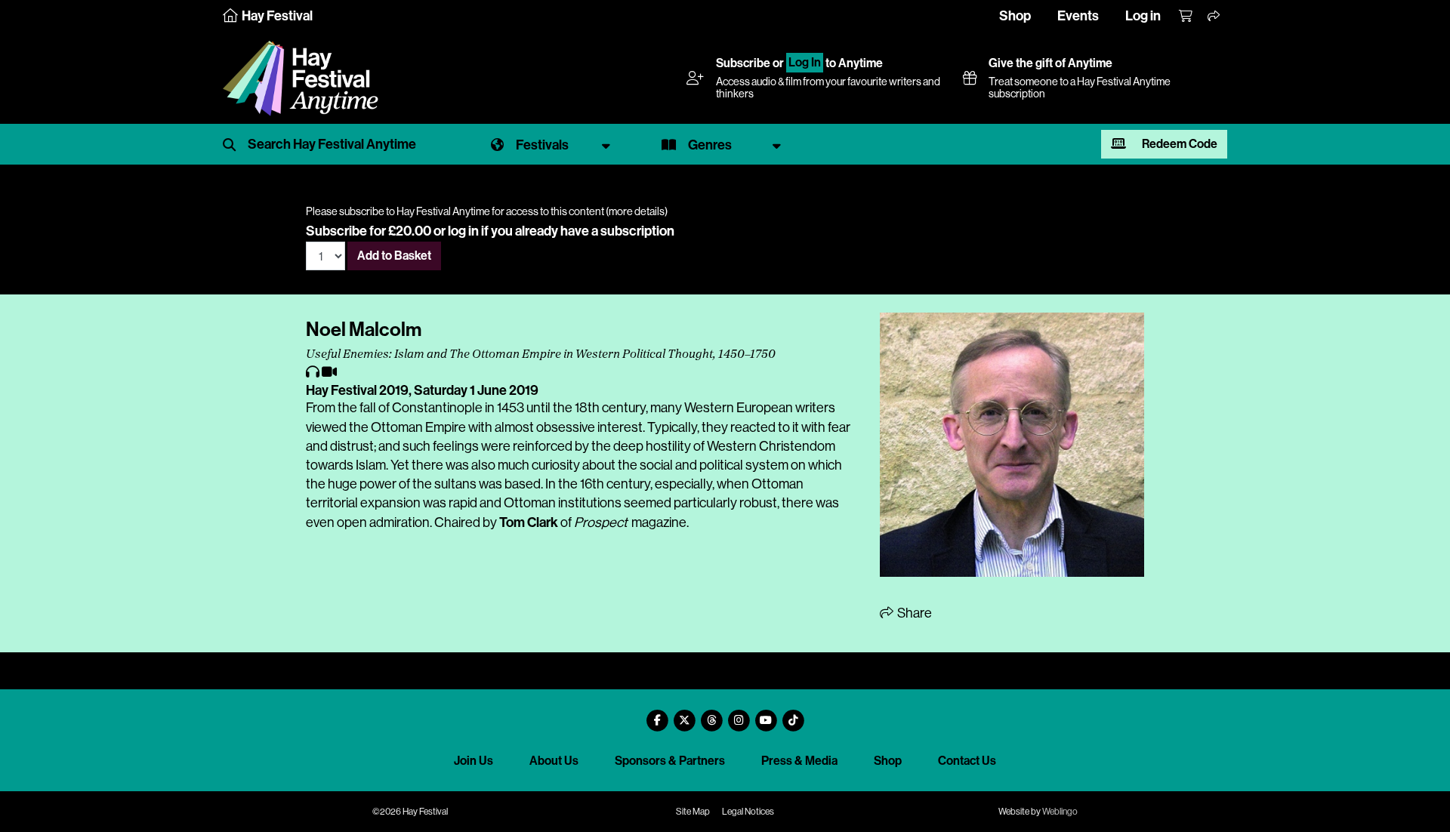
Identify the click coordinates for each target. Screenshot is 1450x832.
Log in (1143, 16)
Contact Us (967, 760)
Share (913, 613)
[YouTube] (765, 715)
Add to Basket (394, 255)
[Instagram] (738, 715)
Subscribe (743, 63)
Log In (804, 63)
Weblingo (1060, 811)
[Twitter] (684, 715)
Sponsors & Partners (670, 760)
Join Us (473, 760)
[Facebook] (657, 715)
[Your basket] (1186, 17)
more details (637, 211)
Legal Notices (748, 811)
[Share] (1214, 17)
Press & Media (799, 760)
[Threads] (711, 715)
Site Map (693, 811)
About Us (553, 760)
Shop (1015, 16)
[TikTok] (793, 715)
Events (1078, 16)
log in (463, 231)
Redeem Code (1178, 144)
